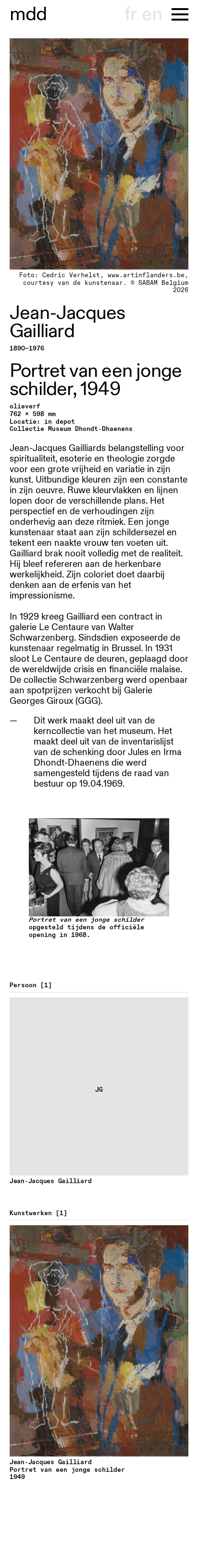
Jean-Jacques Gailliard (67, 322)
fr (130, 14)
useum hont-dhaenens (28, 14)
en (152, 14)
